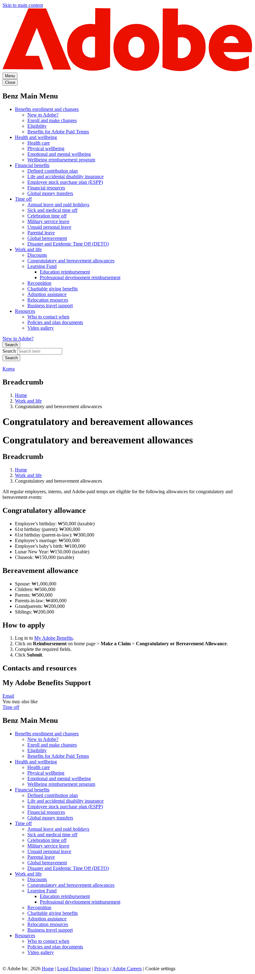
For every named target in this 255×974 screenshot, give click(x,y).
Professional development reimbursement (80, 277)
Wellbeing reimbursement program (61, 159)
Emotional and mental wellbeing (59, 154)
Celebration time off (47, 215)
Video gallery (40, 328)
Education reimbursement (65, 272)
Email (8, 696)
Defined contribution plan (52, 171)
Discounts (37, 255)
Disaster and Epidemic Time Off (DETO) (68, 243)
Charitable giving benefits (52, 288)
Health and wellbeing (36, 137)
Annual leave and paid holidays (58, 204)
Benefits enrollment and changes (47, 109)
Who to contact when (48, 316)
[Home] (127, 69)
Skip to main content (22, 5)
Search (11, 344)
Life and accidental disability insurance (65, 176)
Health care (38, 143)
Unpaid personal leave (49, 227)
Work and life (28, 249)
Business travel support (50, 305)
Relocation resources (47, 300)
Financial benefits (32, 165)
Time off (23, 199)
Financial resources (46, 187)
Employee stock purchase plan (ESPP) (65, 182)
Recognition (39, 283)
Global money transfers (50, 193)
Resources (25, 311)
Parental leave (41, 232)
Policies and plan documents (55, 322)
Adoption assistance (47, 294)
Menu (10, 76)
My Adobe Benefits (53, 638)
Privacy (101, 968)
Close (10, 82)
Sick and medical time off (52, 210)
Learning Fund (42, 266)
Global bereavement (47, 238)
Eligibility (37, 126)
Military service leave (48, 221)
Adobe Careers (127, 968)
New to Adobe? (42, 114)
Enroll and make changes (52, 120)
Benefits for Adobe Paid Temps (58, 131)
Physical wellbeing (45, 148)
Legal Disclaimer (74, 968)
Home (21, 395)
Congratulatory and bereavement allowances (70, 260)
